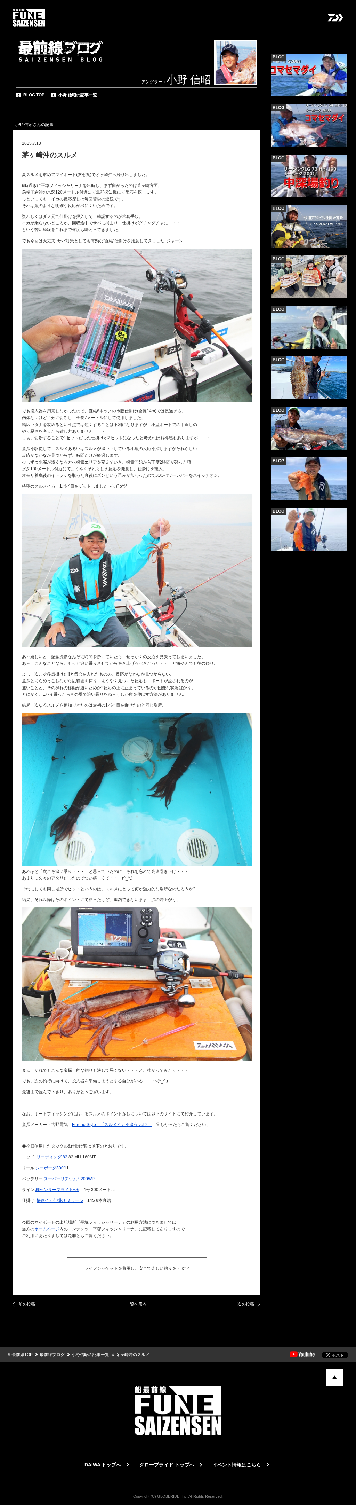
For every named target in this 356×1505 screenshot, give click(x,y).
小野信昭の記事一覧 (90, 1354)
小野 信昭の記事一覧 (77, 95)
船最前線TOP (20, 1354)
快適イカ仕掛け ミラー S (60, 1200)
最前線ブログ (52, 1354)
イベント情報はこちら (236, 1464)
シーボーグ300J (50, 1168)
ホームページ (46, 1229)
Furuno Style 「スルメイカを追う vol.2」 (112, 1124)
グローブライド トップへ (166, 1464)
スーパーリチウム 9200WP (69, 1178)
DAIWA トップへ (102, 1464)
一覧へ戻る (136, 1304)
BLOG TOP (33, 95)
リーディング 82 (51, 1157)
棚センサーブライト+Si (57, 1189)
